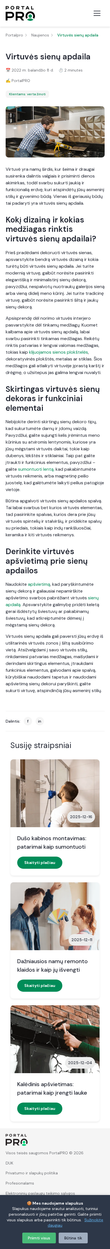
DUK (9, 1163)
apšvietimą (39, 584)
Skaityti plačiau (39, 862)
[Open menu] (97, 13)
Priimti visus (39, 1238)
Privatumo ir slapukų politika (32, 1172)
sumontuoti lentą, (36, 469)
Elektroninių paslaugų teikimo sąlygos (40, 1193)
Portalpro (14, 35)
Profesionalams (20, 1183)
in (39, 721)
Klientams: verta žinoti (27, 94)
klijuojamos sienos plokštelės (58, 352)
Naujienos (40, 35)
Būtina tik (73, 1238)
